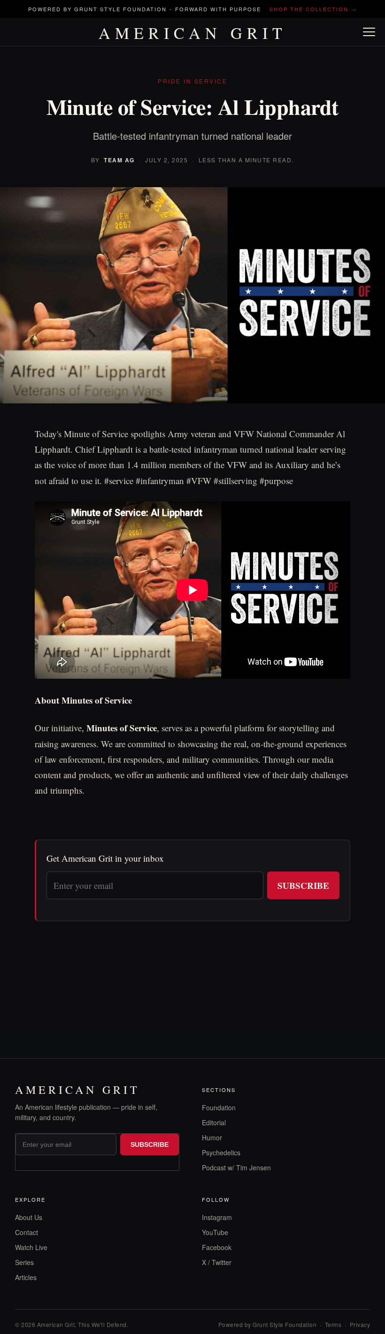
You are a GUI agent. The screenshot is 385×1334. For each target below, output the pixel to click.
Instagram (217, 1217)
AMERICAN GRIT (193, 33)
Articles (26, 1277)
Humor (212, 1137)
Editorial (214, 1122)
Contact (26, 1232)
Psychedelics (221, 1152)
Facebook (216, 1247)
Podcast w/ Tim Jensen (236, 1167)
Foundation (219, 1107)
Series (24, 1262)
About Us (28, 1217)
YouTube (215, 1232)
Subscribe (303, 885)
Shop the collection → (313, 9)
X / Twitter (216, 1262)
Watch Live (31, 1247)
